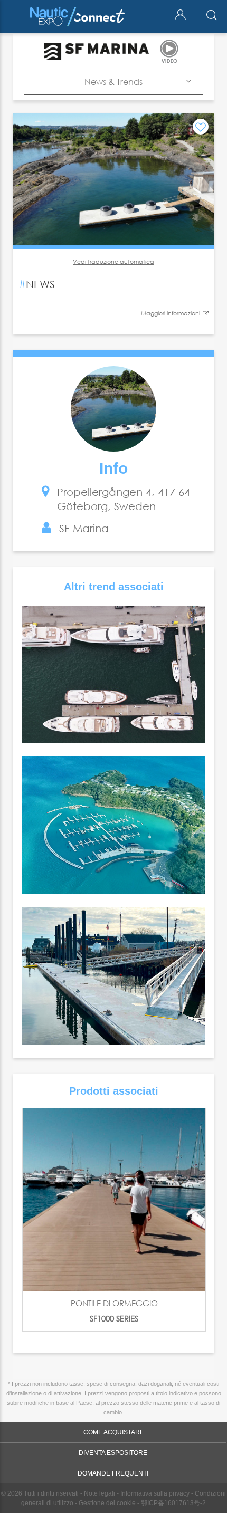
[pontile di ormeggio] (114, 1199)
